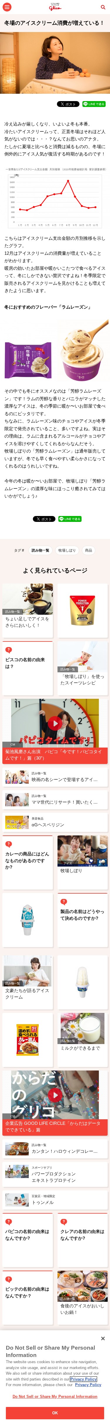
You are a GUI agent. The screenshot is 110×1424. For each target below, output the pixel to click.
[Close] (103, 1338)
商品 (88, 550)
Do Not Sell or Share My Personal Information (55, 1396)
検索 (103, 7)
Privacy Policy (83, 1379)
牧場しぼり (67, 550)
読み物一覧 (40, 550)
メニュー (7, 7)
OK (55, 1413)
